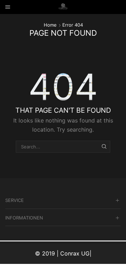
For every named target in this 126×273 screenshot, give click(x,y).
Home (50, 25)
